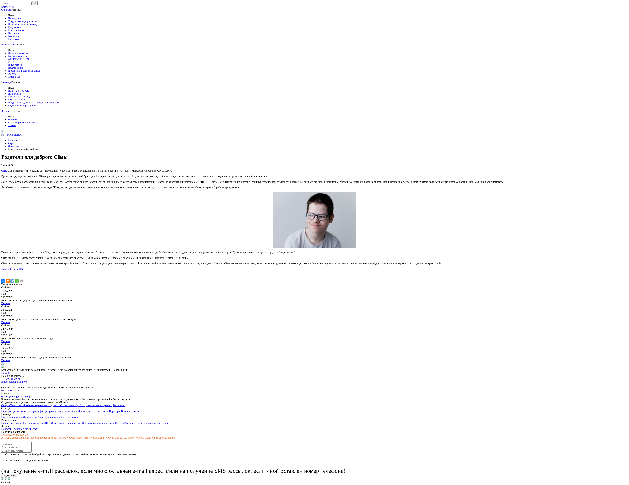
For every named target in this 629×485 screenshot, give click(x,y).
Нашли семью (15, 67)
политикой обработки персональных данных (47, 454)
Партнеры (13, 33)
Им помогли (15, 93)
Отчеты (12, 73)
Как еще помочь (17, 99)
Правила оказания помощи (23, 24)
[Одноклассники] (8, 281)
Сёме (4, 170)
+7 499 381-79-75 (10, 378)
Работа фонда (9, 44)
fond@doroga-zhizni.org (14, 381)
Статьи (12, 125)
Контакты (13, 39)
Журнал (6, 111)
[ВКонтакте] (3, 281)
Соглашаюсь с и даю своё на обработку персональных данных (70, 454)
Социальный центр (18, 59)
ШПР (11, 61)
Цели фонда (14, 18)
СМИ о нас (14, 76)
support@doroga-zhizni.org (15, 396)
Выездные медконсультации (140, 423)
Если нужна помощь (19, 96)
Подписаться (9, 476)
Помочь (5, 303)
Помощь (6, 82)
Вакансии (13, 36)
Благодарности (16, 30)
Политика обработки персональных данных (35, 405)
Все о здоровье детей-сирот (23, 122)
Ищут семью (15, 64)
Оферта (5, 405)
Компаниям (7, 6)
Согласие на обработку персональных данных (86, 405)
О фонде (6, 9)
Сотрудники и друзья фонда (23, 21)
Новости (13, 119)
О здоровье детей (21, 428)
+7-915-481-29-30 (10, 390)
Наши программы (18, 53)
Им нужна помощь (18, 90)
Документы (14, 27)
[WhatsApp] (17, 281)
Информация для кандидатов (24, 70)
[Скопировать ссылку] (22, 281)
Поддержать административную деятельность (33, 102)
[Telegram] (12, 281)
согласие (90, 454)
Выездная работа (17, 56)
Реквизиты (119, 405)
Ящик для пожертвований (22, 105)
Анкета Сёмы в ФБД (12, 269)
